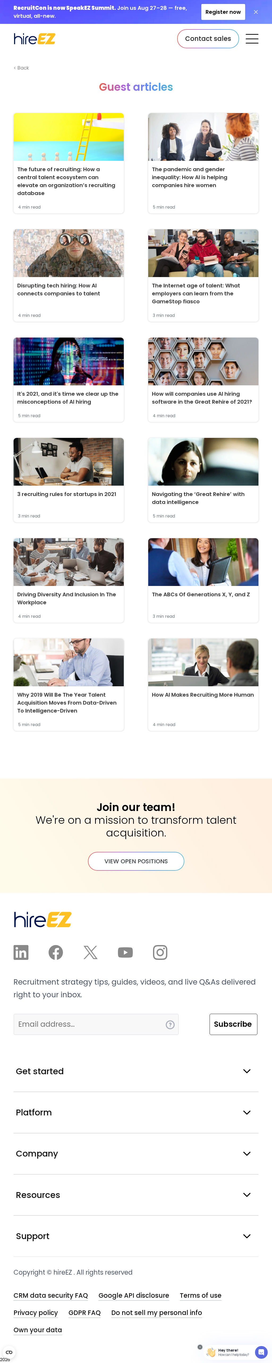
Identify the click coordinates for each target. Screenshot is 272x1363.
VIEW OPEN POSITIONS (136, 861)
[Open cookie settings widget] (9, 1352)
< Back (21, 67)
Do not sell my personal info (156, 1312)
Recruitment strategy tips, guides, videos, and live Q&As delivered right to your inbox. (135, 988)
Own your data (38, 1330)
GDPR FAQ (85, 1312)
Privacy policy (36, 1312)
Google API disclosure (134, 1295)
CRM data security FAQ (51, 1295)
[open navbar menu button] (252, 39)
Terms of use (201, 1295)
